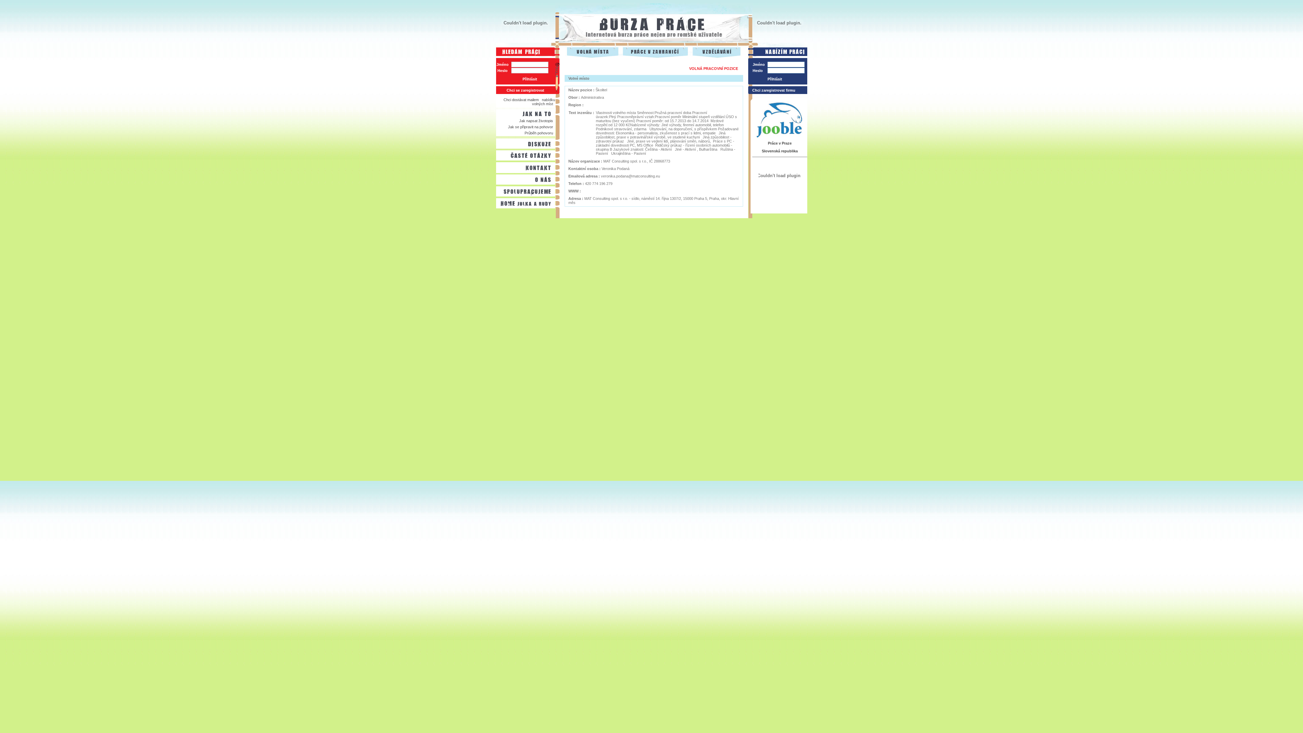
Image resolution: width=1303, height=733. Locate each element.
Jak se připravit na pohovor (530, 127)
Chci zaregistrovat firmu (773, 90)
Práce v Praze (780, 143)
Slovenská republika (780, 151)
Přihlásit (530, 79)
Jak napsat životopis (536, 121)
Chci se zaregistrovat (525, 90)
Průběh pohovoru (539, 133)
